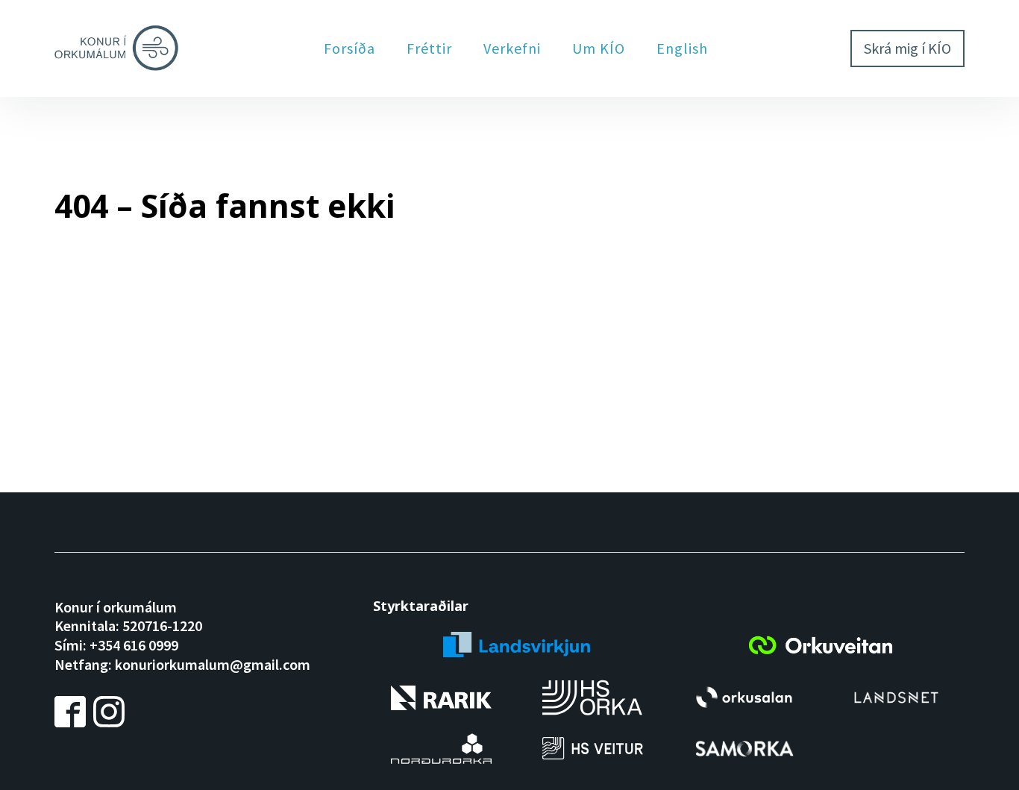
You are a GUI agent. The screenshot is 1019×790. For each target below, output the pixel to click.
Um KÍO (598, 48)
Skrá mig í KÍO (907, 48)
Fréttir (429, 48)
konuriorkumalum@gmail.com (212, 664)
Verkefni (512, 48)
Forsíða (349, 48)
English (682, 48)
